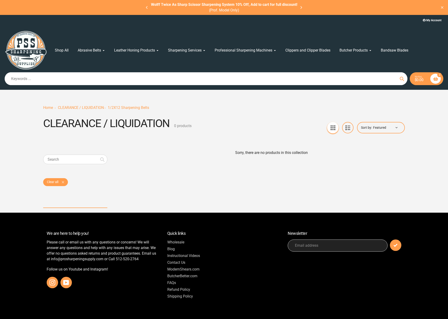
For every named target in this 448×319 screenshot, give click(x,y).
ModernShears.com (183, 269)
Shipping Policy (180, 296)
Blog (171, 249)
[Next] (301, 7)
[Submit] (395, 245)
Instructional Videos (183, 255)
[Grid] (333, 127)
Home (48, 107)
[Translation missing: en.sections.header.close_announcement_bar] (442, 7)
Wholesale (175, 242)
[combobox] (75, 159)
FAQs (171, 283)
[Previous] (147, 7)
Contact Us (176, 262)
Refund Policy (178, 289)
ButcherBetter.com (182, 276)
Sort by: (366, 127)
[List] (348, 127)
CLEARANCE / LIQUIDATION (81, 107)
